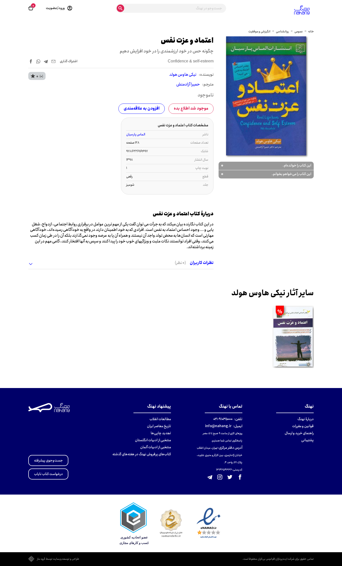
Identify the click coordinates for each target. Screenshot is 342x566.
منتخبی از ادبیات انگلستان (153, 440)
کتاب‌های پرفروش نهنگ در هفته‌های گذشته (141, 454)
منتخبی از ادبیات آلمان (155, 447)
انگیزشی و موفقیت (259, 31)
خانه (311, 31)
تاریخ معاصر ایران (159, 426)
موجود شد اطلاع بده (191, 108)
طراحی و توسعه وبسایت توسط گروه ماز (58, 559)
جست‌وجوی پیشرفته (48, 460)
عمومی (298, 31)
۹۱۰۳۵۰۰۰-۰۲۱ (223, 419)
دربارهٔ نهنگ (305, 419)
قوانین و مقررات (303, 426)
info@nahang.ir (218, 426)
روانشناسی (282, 31)
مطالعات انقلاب (160, 419)
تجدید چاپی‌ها (161, 433)
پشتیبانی (307, 440)
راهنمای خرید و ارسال (299, 433)
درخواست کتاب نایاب (48, 474)
